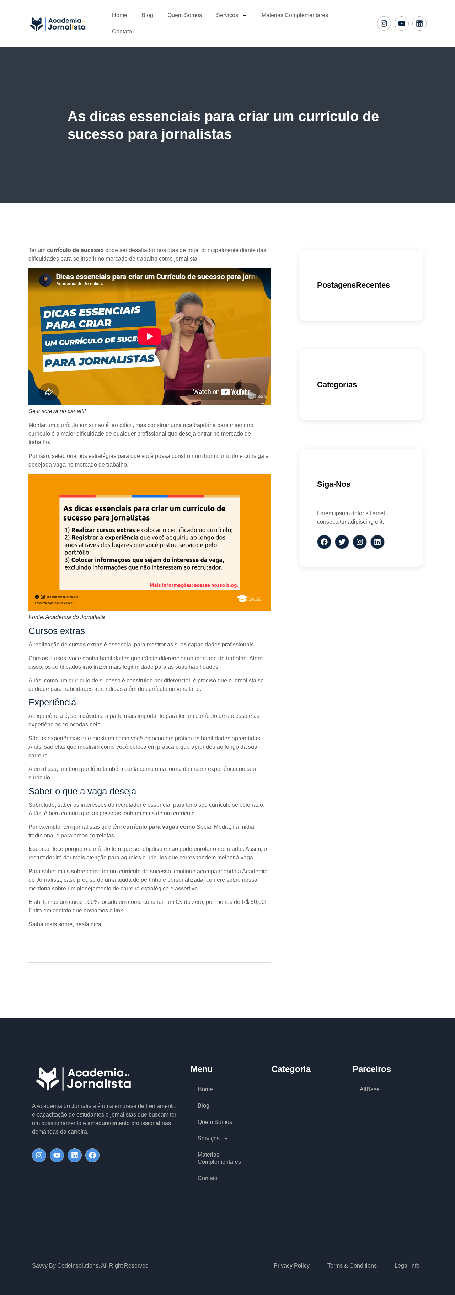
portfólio (91, 769)
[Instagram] (384, 23)
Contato (122, 31)
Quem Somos (184, 15)
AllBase (370, 1089)
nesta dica (88, 924)
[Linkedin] (419, 23)
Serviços (227, 15)
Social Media (212, 827)
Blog (147, 15)
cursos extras (85, 644)
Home (119, 15)
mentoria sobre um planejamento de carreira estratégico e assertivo (113, 888)
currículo (67, 425)
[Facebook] (92, 1155)
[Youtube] (402, 23)
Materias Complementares (295, 15)
